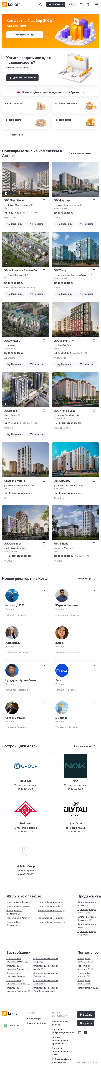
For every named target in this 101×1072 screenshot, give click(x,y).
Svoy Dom (59, 498)
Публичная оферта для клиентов (61, 1061)
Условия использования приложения (60, 1040)
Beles (57, 217)
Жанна (59, 642)
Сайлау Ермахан (15, 717)
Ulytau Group (10, 217)
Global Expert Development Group (19, 287)
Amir (58, 680)
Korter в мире (34, 1018)
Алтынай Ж (12, 642)
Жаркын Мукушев (66, 605)
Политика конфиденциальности (63, 1031)
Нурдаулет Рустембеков (20, 680)
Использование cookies (60, 1023)
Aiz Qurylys (9, 358)
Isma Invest (9, 428)
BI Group (8, 498)
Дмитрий (61, 717)
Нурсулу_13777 (14, 605)
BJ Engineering (61, 428)
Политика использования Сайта (60, 1051)
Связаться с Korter (36, 1023)
